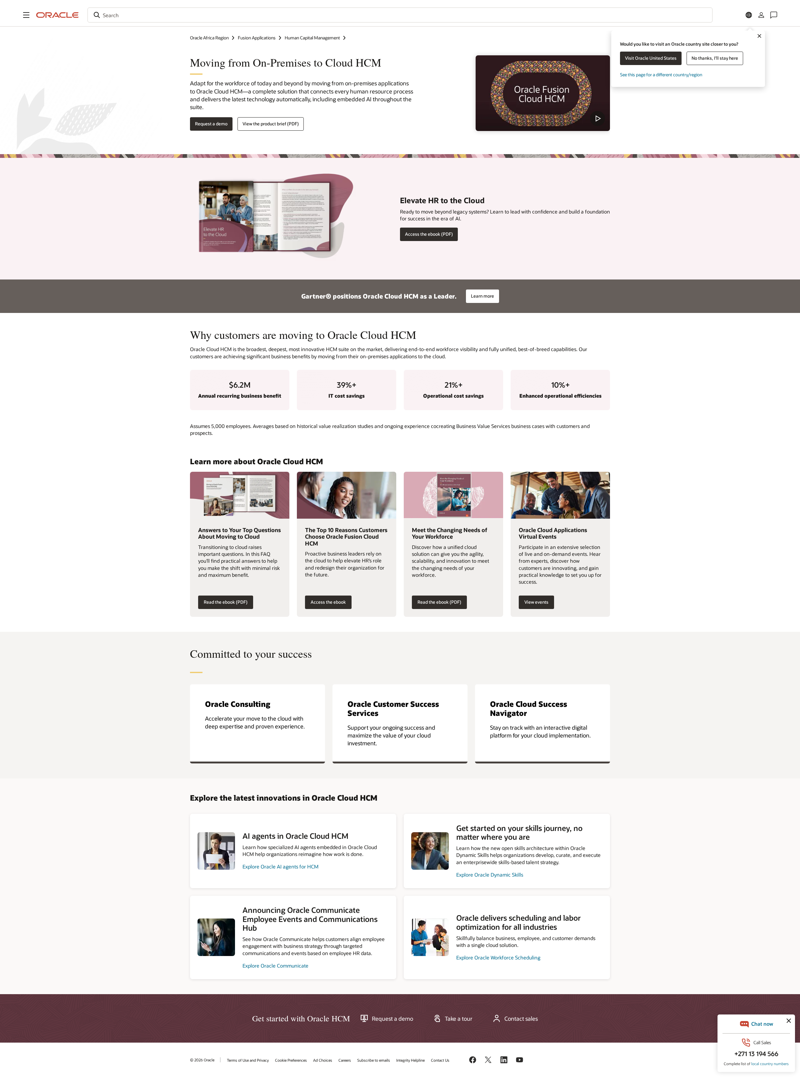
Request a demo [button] (211, 124)
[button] (26, 15)
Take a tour (458, 1018)
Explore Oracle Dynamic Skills (489, 874)
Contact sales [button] (521, 1018)
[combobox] (400, 15)
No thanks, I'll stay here (715, 58)
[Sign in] (761, 15)
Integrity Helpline (410, 1060)
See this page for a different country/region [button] (661, 75)
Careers (344, 1060)
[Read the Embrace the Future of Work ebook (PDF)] (453, 495)
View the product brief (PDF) (270, 124)
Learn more (482, 296)
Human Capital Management (312, 38)
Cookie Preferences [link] (291, 1060)
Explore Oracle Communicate (275, 965)
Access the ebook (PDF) (429, 234)
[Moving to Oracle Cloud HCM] (543, 93)
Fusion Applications (257, 38)
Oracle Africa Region (209, 38)
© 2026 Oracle (202, 1059)
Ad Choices (322, 1060)
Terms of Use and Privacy (248, 1060)
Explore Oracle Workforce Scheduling (498, 957)
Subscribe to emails (373, 1060)
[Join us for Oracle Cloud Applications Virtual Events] (560, 495)
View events (536, 602)
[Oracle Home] (57, 15)
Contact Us (440, 1060)
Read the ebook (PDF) (226, 602)
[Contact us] (774, 15)
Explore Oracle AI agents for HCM (280, 866)
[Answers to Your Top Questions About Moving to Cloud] (239, 495)
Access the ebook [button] (328, 602)
